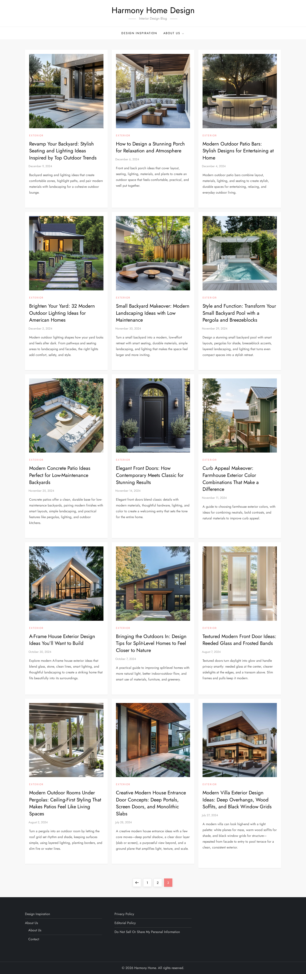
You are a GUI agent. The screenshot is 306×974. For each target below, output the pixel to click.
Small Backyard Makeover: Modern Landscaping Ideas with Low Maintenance (152, 312)
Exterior (36, 135)
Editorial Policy (125, 923)
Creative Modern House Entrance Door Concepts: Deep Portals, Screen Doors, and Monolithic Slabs (151, 803)
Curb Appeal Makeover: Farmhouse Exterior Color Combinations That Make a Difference (231, 478)
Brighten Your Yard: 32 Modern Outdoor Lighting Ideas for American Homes (62, 312)
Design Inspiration (139, 33)
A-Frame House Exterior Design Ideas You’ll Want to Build (62, 640)
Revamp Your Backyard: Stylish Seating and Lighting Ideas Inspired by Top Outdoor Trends (63, 150)
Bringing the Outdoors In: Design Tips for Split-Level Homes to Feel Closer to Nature (151, 643)
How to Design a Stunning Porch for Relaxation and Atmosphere (150, 147)
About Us (171, 33)
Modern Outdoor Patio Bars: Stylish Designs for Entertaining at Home (238, 150)
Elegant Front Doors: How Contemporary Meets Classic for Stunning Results (150, 475)
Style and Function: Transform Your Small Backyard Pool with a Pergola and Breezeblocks (239, 312)
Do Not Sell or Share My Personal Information (147, 931)
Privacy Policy (124, 914)
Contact (33, 939)
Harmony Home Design (153, 10)
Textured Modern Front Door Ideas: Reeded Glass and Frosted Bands (239, 640)
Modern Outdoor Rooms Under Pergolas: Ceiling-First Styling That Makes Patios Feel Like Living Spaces (65, 803)
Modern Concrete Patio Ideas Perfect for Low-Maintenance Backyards (59, 475)
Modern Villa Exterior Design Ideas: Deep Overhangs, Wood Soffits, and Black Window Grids (237, 799)
